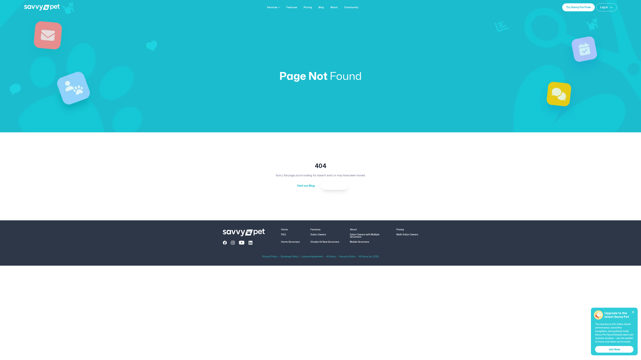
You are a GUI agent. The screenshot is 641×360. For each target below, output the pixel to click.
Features (291, 7)
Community (351, 7)
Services (272, 7)
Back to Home (335, 186)
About (334, 7)
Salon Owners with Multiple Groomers (364, 235)
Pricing (308, 7)
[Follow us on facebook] (225, 243)
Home (284, 229)
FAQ (283, 234)
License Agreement (312, 256)
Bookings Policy (289, 256)
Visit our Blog (306, 186)
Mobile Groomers (359, 242)
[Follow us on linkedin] (250, 243)
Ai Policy (331, 256)
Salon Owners (318, 234)
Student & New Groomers (324, 242)
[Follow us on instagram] (233, 243)
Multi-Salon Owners (407, 234)
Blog (321, 7)
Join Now (614, 349)
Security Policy (347, 256)
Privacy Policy (269, 256)
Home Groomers (290, 242)
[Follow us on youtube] (241, 243)
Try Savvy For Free (578, 7)
